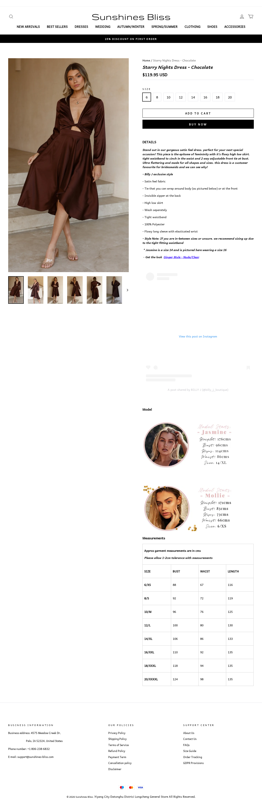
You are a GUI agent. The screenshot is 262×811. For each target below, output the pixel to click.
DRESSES (81, 26)
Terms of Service (118, 745)
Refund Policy (116, 751)
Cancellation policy (120, 763)
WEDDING (102, 26)
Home (146, 60)
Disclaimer (114, 769)
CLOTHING (192, 26)
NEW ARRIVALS (28, 26)
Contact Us (189, 739)
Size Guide (189, 751)
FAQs (186, 745)
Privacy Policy (116, 733)
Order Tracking (192, 757)
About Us (188, 733)
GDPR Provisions (193, 763)
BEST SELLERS (57, 26)
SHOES (212, 26)
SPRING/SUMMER (164, 26)
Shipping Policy (117, 739)
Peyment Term (117, 757)
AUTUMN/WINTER (131, 26)
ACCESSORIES (234, 26)
